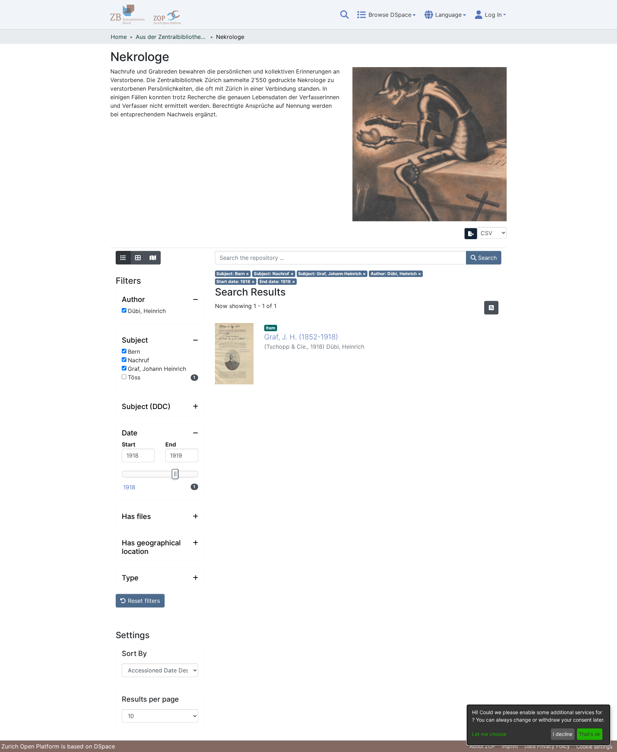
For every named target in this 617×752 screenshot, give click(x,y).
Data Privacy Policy (547, 746)
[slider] (174, 474)
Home (119, 36)
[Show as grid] (137, 257)
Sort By (134, 653)
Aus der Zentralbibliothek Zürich (171, 36)
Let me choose (489, 734)
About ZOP (482, 746)
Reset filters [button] (143, 600)
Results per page (150, 699)
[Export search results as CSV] (471, 233)
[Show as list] (123, 257)
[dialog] (538, 725)
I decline (562, 734)
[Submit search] (344, 14)
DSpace (104, 746)
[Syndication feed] (491, 307)
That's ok (589, 734)
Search (486, 257)
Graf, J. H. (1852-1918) (301, 337)
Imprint (510, 746)
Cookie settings (594, 746)
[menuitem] (386, 14)
